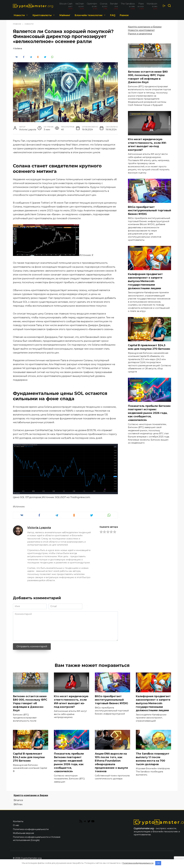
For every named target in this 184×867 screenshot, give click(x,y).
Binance (18, 800)
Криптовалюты (42, 15)
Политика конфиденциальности (31, 829)
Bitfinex (18, 804)
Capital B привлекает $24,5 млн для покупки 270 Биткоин (149, 347)
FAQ (112, 15)
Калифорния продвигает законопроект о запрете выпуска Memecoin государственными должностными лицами (145, 281)
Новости (19, 15)
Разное (124, 15)
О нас (16, 825)
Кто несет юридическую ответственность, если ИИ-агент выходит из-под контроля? (147, 144)
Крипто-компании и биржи (145, 26)
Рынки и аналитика (140, 33)
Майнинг (64, 15)
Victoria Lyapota (39, 527)
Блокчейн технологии (88, 15)
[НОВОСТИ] (149, 65)
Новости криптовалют (141, 30)
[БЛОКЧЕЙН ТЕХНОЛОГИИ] (149, 133)
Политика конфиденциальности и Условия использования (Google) (36, 838)
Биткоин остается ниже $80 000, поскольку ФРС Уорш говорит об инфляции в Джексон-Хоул (148, 77)
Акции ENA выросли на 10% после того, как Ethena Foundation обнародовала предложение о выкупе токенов (111, 762)
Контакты (18, 821)
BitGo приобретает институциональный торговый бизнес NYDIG (149, 210)
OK (158, 863)
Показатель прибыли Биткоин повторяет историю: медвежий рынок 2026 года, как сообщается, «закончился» (149, 412)
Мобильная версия (23, 833)
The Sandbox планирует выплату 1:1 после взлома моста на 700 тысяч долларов (152, 759)
